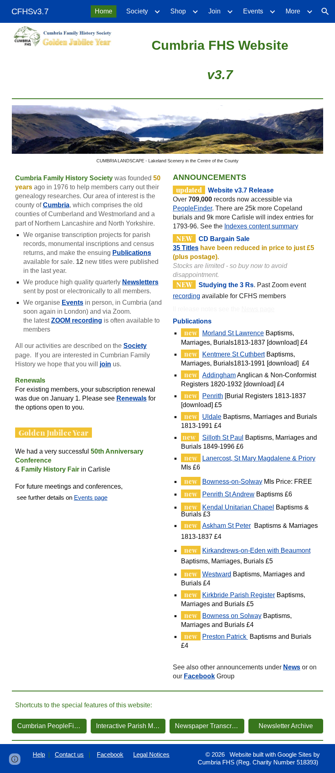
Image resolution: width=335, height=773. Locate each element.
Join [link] (214, 11)
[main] (220, 58)
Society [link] (137, 11)
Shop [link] (178, 11)
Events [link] (253, 11)
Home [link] (103, 11)
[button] (325, 11)
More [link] (293, 11)
